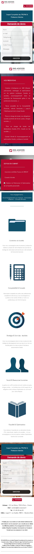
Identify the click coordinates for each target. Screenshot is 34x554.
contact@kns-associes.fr (19, 508)
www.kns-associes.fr (13, 523)
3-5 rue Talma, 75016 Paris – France (20, 505)
